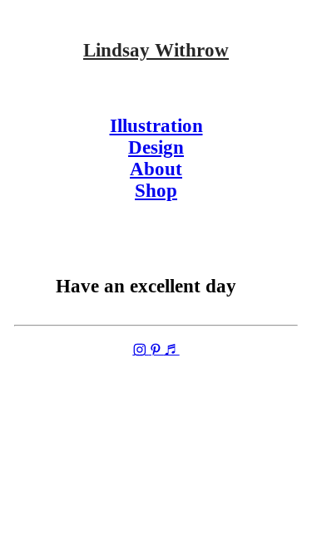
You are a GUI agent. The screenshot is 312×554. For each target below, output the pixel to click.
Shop (156, 190)
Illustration (156, 125)
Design (156, 147)
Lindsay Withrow (156, 50)
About (156, 169)
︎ (140, 350)
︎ (172, 350)
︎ (156, 350)
